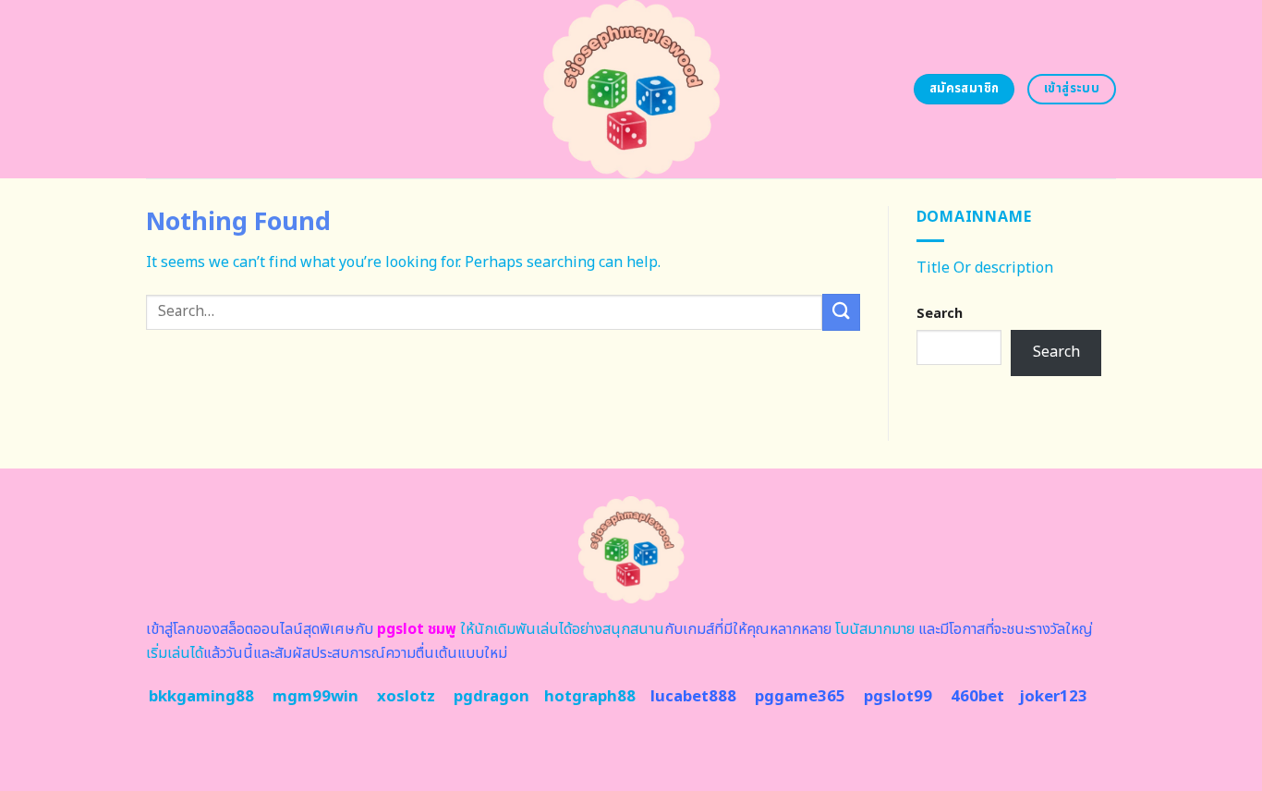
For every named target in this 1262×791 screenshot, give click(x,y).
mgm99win (315, 697)
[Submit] (840, 312)
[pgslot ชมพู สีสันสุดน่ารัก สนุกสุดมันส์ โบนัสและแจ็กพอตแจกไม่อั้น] (631, 89)
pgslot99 (898, 697)
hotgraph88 (590, 697)
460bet (977, 697)
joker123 (1053, 697)
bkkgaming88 (201, 697)
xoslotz (406, 697)
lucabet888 (693, 697)
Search (939, 313)
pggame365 (800, 697)
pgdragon (491, 697)
